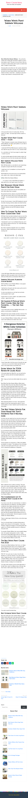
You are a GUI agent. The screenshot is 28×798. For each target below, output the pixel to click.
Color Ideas (8, 691)
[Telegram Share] (10, 663)
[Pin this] (7, 663)
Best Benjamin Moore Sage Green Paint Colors (17, 677)
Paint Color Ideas (14, 2)
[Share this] (2, 663)
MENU (24, 10)
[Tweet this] (5, 663)
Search (2, 704)
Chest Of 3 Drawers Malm (21, 696)
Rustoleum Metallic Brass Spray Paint (16, 684)
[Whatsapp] (13, 663)
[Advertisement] (14, 43)
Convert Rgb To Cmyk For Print (6, 697)
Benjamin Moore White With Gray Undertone (17, 671)
